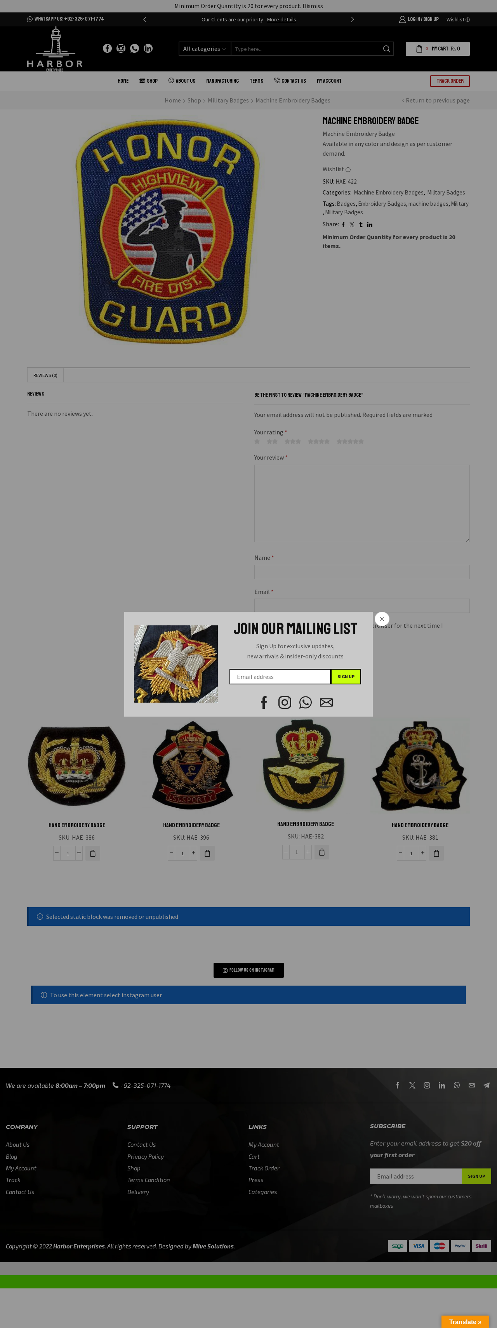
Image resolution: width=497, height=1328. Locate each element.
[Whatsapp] (305, 702)
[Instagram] (284, 702)
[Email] (326, 702)
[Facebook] (264, 702)
